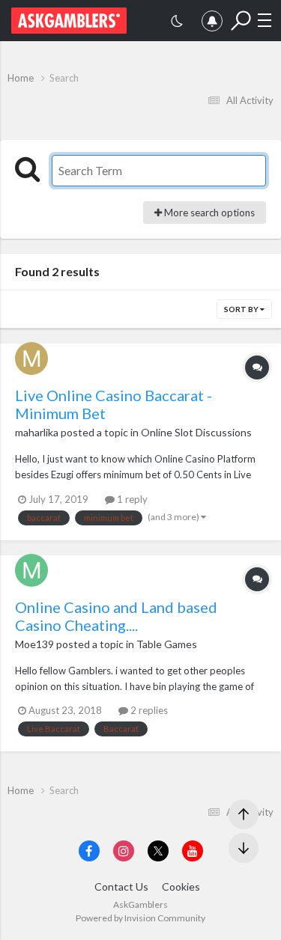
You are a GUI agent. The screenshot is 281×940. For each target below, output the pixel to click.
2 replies (148, 710)
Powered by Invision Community (140, 918)
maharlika (36, 432)
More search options (208, 213)
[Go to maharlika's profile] (31, 358)
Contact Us (121, 886)
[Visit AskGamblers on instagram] (123, 850)
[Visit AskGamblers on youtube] (192, 850)
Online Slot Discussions (196, 432)
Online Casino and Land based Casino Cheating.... (116, 616)
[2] (177, 23)
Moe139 (34, 644)
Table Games (166, 644)
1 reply (131, 499)
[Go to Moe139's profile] (31, 570)
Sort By (242, 309)
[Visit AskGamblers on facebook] (89, 850)
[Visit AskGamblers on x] (158, 850)
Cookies (181, 886)
